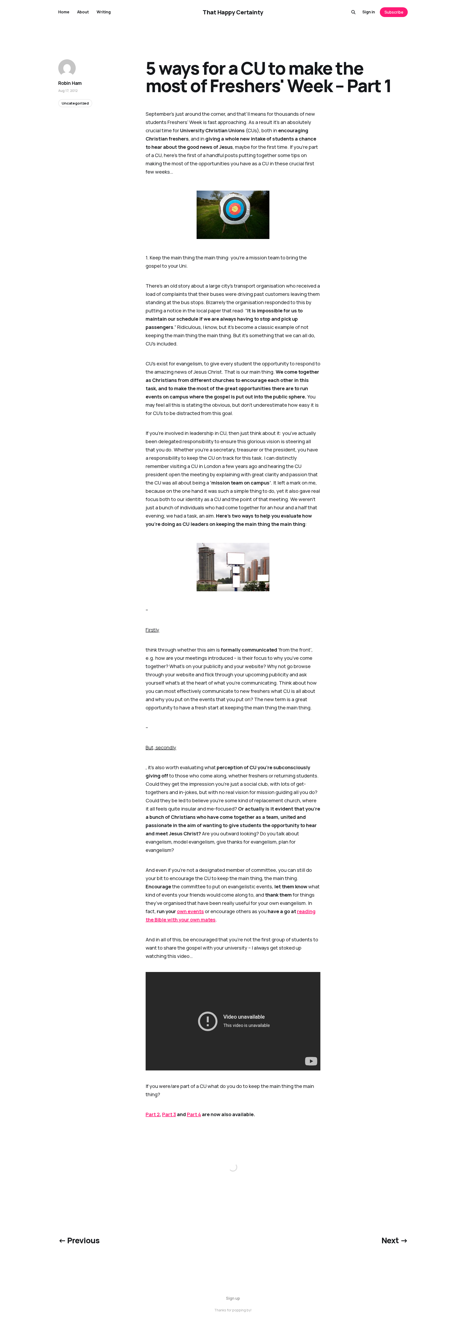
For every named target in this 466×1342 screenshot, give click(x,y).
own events (190, 911)
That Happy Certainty (233, 12)
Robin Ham (70, 83)
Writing (104, 12)
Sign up (233, 1298)
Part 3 (169, 1114)
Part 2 (153, 1114)
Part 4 (194, 1114)
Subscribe (393, 12)
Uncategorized (75, 103)
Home (63, 12)
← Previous (79, 1240)
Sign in (368, 12)
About (83, 12)
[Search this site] (353, 12)
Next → (395, 1240)
